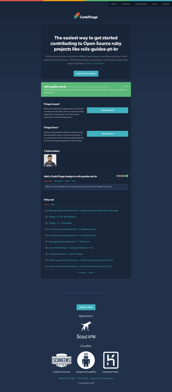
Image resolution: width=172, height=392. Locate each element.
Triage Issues (107, 110)
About (113, 4)
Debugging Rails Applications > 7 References (69, 241)
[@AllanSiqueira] (50, 166)
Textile (67, 181)
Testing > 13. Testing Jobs (60, 223)
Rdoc (74, 181)
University (126, 4)
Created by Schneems (61, 372)
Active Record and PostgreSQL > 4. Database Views (72, 229)
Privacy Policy (82, 378)
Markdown (58, 181)
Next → (92, 272)
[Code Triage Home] (86, 15)
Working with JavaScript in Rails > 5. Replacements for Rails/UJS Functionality (83, 210)
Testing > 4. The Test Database (62, 216)
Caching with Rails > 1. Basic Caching (65, 254)
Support (93, 378)
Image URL (48, 181)
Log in (154, 4)
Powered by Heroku (110, 372)
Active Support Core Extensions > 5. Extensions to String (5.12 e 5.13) (80, 266)
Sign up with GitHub (86, 74)
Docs (53, 204)
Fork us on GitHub (106, 378)
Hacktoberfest (141, 4)
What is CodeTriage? (94, 63)
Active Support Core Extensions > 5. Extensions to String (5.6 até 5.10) (81, 260)
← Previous (81, 272)
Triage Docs (107, 134)
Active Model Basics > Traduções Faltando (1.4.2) (71, 248)
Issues (46, 204)
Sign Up (166, 4)
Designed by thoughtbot (86, 372)
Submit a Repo (86, 307)
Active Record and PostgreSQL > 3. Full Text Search (72, 235)
